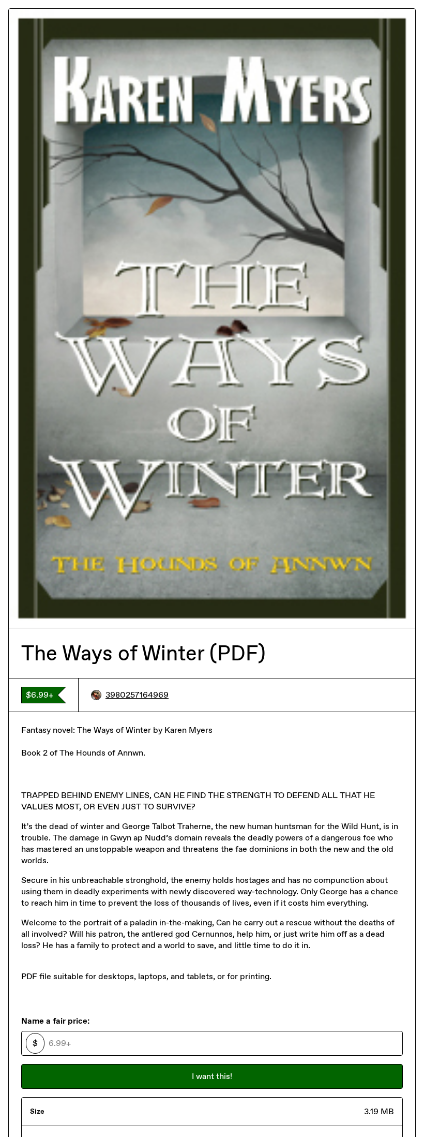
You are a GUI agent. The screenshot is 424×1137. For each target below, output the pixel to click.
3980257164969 (137, 695)
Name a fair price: (55, 1021)
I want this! (212, 1076)
